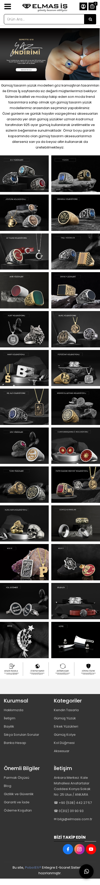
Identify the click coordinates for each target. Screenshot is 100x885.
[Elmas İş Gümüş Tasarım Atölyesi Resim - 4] (88, 669)
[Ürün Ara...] (90, 19)
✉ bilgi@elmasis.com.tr (73, 819)
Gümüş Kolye (65, 734)
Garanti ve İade (16, 802)
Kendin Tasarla (66, 710)
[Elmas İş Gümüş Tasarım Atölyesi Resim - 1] (24, 173)
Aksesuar (61, 751)
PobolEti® (33, 867)
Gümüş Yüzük (65, 718)
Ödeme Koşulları (18, 810)
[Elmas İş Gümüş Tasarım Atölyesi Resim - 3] (62, 669)
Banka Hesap (15, 742)
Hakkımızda (13, 710)
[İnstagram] (79, 849)
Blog (7, 785)
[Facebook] (68, 849)
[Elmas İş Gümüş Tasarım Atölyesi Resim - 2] (75, 173)
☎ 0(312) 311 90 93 (69, 810)
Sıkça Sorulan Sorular (21, 734)
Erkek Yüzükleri (66, 726)
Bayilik (9, 726)
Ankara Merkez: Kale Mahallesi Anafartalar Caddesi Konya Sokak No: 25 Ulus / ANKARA (72, 786)
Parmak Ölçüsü (16, 777)
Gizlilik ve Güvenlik (19, 794)
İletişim (9, 718)
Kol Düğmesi (64, 742)
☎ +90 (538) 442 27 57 (73, 802)
